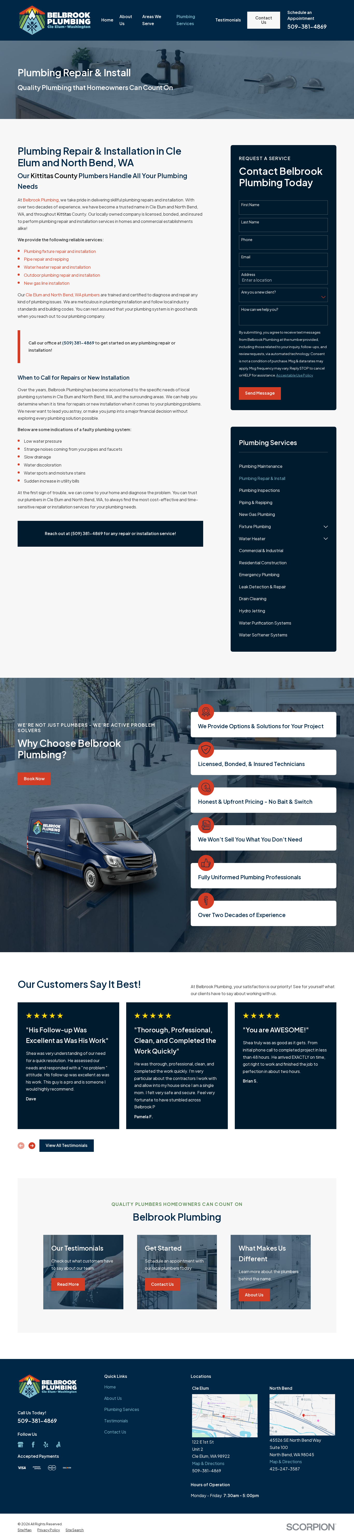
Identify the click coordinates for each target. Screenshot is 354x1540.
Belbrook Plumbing (41, 199)
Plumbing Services (121, 1409)
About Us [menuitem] (125, 20)
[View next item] (32, 1145)
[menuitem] (283, 467)
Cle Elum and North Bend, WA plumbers (63, 294)
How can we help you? (259, 309)
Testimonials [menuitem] (228, 19)
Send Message (260, 393)
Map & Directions (208, 1463)
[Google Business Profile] (20, 1444)
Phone (246, 239)
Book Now (34, 778)
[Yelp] (46, 1444)
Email (245, 257)
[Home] (54, 20)
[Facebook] (33, 1444)
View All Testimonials (67, 1145)
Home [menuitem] (107, 19)
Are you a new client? (258, 292)
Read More (68, 1284)
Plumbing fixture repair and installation (60, 251)
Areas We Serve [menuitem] (151, 20)
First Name (250, 204)
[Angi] (58, 1444)
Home (110, 1386)
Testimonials (116, 1420)
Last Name (250, 222)
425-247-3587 (285, 1468)
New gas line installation (46, 283)
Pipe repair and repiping (46, 259)
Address (248, 274)
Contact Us (263, 20)
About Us (254, 1294)
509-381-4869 (307, 26)
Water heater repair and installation (57, 267)
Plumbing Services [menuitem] (185, 20)
